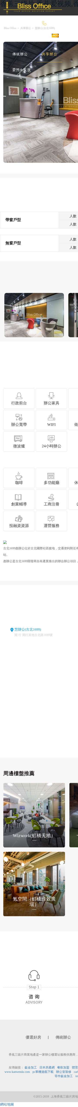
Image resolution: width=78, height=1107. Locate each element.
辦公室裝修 (63, 1071)
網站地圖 (7, 1104)
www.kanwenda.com (17, 1071)
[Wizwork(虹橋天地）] (34, 814)
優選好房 (43, 38)
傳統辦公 (20, 54)
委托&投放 (21, 70)
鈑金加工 (31, 1067)
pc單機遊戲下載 (43, 1071)
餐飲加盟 (63, 1067)
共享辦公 (49, 54)
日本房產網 (47, 1067)
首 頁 (16, 38)
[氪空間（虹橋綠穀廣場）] (34, 883)
